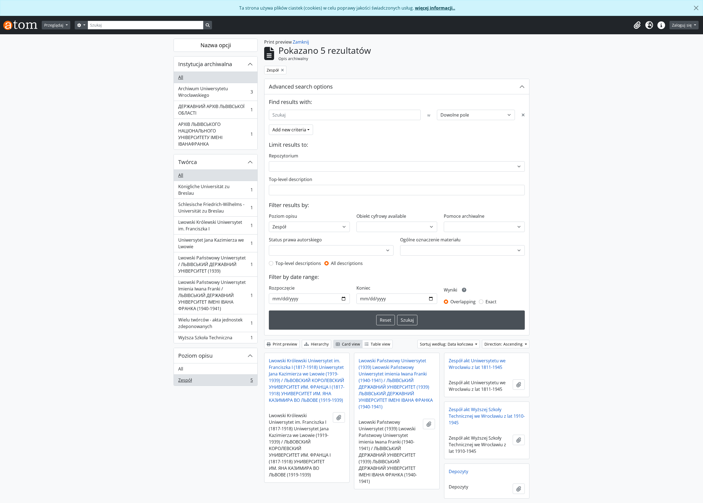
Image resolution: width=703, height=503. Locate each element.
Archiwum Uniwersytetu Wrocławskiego (215, 92)
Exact (491, 302)
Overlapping (463, 302)
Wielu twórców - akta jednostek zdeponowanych (215, 323)
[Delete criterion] (523, 115)
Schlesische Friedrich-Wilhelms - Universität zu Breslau (215, 207)
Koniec (363, 288)
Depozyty (458, 471)
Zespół (215, 381)
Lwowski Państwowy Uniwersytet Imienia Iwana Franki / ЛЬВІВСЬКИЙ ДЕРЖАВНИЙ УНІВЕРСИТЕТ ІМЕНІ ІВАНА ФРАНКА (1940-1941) (215, 295)
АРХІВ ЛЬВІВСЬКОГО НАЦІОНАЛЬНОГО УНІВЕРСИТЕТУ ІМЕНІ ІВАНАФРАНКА (215, 134)
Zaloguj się (682, 25)
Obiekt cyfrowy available (381, 216)
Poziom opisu (195, 355)
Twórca (187, 162)
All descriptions (347, 263)
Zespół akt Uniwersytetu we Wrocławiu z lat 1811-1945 (477, 364)
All (180, 77)
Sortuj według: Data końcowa (447, 344)
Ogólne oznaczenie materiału (430, 240)
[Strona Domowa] (22, 25)
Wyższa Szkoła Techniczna (215, 339)
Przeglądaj (54, 25)
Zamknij (301, 42)
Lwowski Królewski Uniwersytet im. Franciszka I (215, 225)
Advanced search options (301, 86)
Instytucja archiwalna (205, 64)
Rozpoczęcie (282, 288)
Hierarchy (319, 344)
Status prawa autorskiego (295, 240)
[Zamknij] (696, 8)
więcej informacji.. (435, 8)
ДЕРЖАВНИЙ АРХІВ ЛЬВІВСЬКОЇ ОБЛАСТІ (215, 109)
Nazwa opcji (215, 45)
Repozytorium (283, 156)
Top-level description (290, 179)
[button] (637, 25)
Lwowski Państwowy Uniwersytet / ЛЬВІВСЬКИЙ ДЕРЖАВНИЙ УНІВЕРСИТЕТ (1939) (215, 264)
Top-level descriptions (298, 263)
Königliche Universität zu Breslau (215, 189)
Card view (350, 344)
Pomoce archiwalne (464, 216)
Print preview (284, 344)
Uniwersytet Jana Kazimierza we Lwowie (215, 243)
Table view (380, 344)
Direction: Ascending (504, 344)
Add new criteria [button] (289, 130)
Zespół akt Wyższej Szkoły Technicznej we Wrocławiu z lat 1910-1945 (487, 416)
